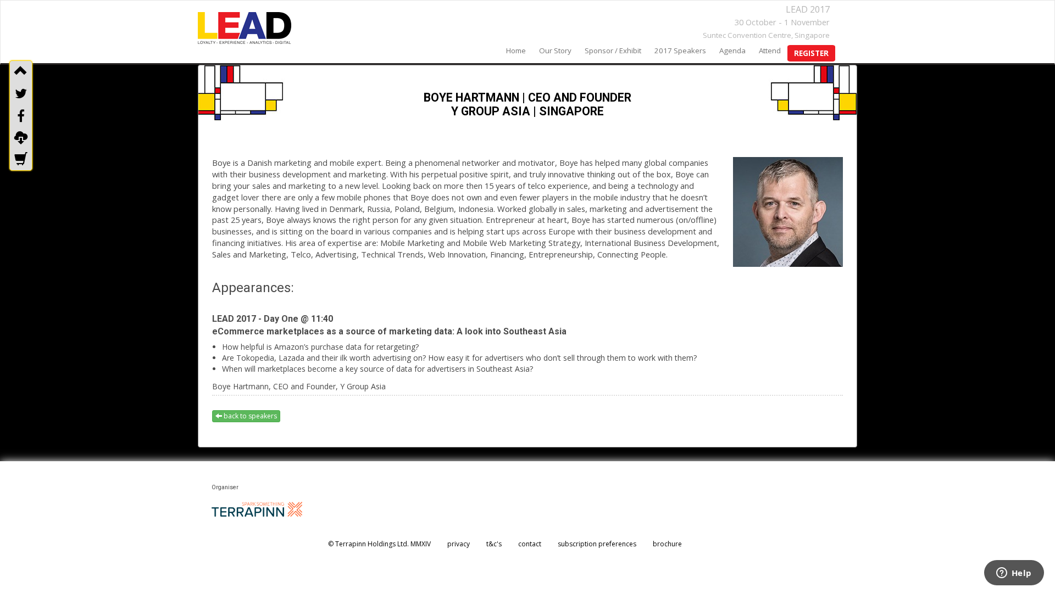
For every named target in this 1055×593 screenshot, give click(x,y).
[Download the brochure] (21, 137)
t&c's (494, 544)
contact (529, 544)
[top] (21, 71)
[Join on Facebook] (21, 115)
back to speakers (249, 416)
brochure (667, 544)
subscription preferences (597, 544)
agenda (732, 50)
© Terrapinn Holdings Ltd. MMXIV (379, 544)
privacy (458, 544)
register (811, 53)
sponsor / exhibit (613, 50)
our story (555, 50)
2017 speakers (680, 50)
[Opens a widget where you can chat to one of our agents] (1014, 574)
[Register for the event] (21, 159)
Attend (770, 50)
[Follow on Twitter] (21, 93)
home (516, 50)
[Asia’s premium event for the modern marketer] (244, 28)
